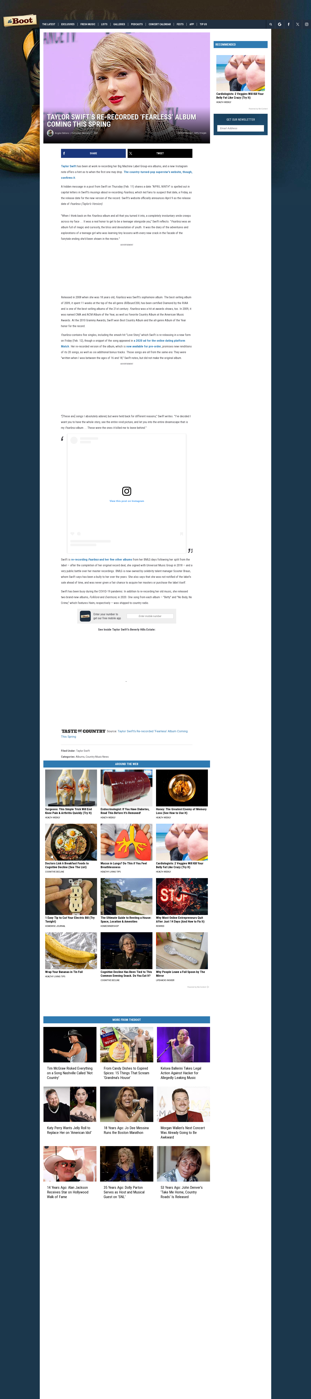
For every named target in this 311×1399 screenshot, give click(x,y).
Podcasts (137, 24)
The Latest (48, 24)
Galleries (119, 24)
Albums (80, 756)
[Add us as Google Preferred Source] (279, 24)
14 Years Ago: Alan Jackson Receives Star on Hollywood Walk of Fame (67, 1192)
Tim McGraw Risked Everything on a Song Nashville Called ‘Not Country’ (70, 1073)
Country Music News (97, 756)
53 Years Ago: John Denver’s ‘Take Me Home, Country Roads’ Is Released (182, 1192)
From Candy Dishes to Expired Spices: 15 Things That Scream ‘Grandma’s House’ (126, 1073)
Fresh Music (87, 24)
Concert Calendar (160, 24)
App (192, 24)
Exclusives (68, 24)
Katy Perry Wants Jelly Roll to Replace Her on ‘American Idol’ (69, 1130)
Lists (104, 24)
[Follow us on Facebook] (288, 24)
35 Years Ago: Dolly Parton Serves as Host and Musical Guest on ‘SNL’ (124, 1192)
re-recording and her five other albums (101, 559)
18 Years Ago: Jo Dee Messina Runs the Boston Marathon (126, 1130)
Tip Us (203, 24)
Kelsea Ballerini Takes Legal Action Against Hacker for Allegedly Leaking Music (181, 1073)
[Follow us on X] (297, 24)
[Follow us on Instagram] (306, 24)
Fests (180, 24)
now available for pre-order (143, 346)
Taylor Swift (68, 166)
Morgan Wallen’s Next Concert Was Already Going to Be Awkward (183, 1132)
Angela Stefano (62, 133)
